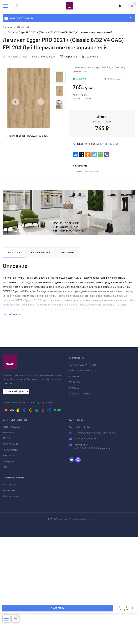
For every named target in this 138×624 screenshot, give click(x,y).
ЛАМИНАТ (23, 27)
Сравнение (91, 56)
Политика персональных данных (19, 402)
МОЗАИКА (74, 382)
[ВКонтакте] (75, 154)
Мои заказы (9, 490)
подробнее (10, 314)
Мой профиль (10, 484)
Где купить (8, 461)
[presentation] (15, 101)
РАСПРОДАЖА (10, 444)
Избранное (70, 56)
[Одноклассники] (88, 154)
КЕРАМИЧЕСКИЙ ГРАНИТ (82, 364)
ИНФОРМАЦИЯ (11, 450)
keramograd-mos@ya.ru (85, 438)
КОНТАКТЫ (9, 455)
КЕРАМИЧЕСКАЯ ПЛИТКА (82, 370)
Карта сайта (47, 402)
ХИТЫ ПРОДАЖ (11, 426)
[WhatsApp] (100, 154)
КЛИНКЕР (74, 376)
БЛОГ (6, 467)
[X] (81, 154)
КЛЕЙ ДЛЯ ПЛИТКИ (79, 393)
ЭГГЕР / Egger (92, 171)
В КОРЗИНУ (57, 608)
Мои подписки (11, 496)
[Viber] (106, 154)
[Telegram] (94, 154)
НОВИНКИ (8, 432)
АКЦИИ (7, 438)
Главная (7, 27)
